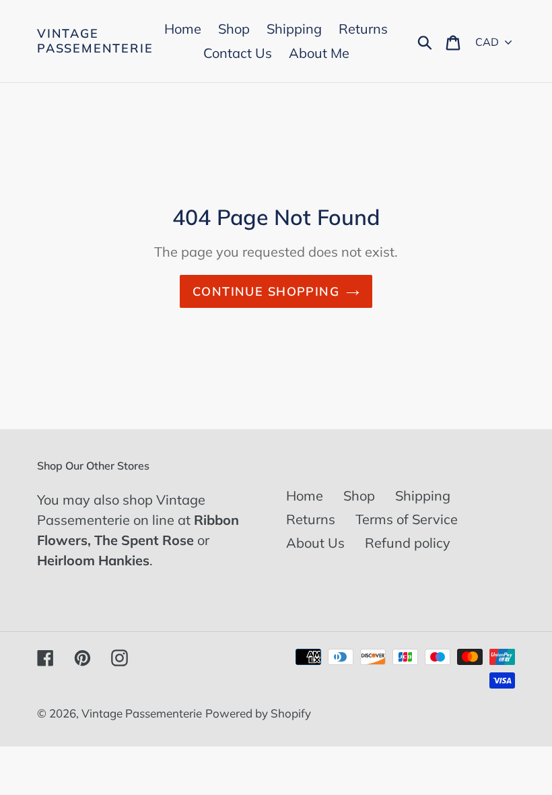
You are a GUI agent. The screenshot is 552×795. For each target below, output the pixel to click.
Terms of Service (406, 519)
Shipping (422, 495)
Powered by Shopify (258, 713)
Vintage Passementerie (95, 40)
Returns (310, 519)
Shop (359, 495)
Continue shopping (266, 291)
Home (304, 495)
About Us (315, 542)
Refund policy (407, 542)
